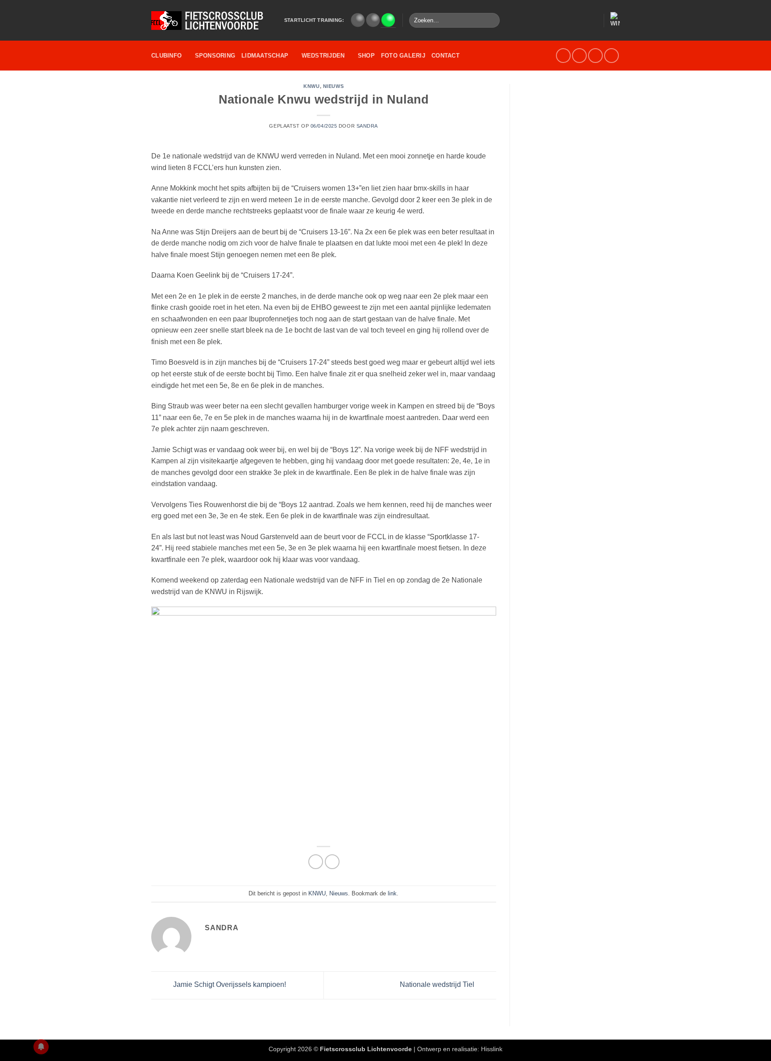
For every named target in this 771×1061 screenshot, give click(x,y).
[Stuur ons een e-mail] (579, 55)
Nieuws (333, 86)
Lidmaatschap (264, 55)
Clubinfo (166, 55)
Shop (366, 55)
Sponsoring (215, 55)
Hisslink (491, 1049)
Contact (445, 55)
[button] (592, 20)
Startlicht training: (314, 20)
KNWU (311, 86)
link (392, 893)
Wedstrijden (323, 55)
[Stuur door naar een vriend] (332, 861)
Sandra (367, 126)
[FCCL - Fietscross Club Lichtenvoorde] (211, 20)
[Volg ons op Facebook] (563, 55)
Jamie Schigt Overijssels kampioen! (228, 984)
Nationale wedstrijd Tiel (438, 984)
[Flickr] (611, 55)
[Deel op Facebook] (315, 861)
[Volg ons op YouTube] (595, 55)
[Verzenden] (491, 20)
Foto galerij (403, 55)
